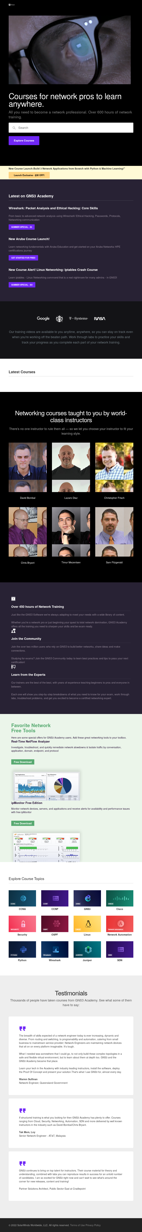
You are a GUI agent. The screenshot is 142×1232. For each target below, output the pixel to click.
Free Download (23, 762)
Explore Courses (24, 140)
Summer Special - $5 (21, 227)
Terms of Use (77, 1225)
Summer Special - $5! (22, 284)
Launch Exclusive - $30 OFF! (29, 175)
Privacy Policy (93, 1225)
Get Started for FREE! (23, 257)
